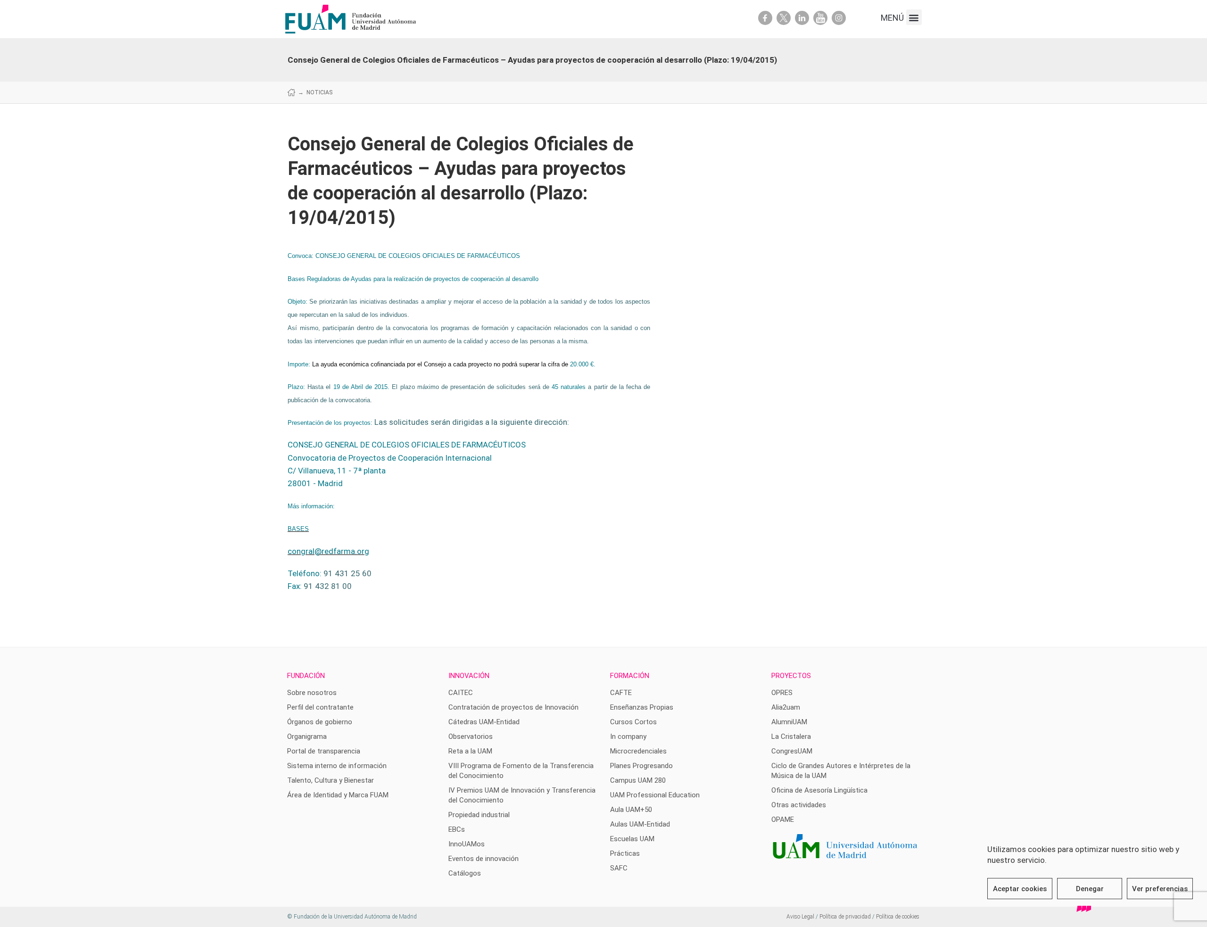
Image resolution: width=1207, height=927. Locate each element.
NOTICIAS (319, 92)
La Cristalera (791, 736)
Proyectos (791, 675)
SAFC (619, 868)
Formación (629, 675)
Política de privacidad (845, 916)
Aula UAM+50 (631, 809)
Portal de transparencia (323, 751)
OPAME (782, 819)
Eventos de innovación (483, 858)
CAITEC (460, 692)
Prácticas (625, 853)
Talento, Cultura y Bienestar (330, 780)
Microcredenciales (638, 751)
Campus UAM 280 (638, 780)
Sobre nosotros (312, 692)
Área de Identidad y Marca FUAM (338, 795)
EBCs (456, 829)
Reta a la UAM (470, 751)
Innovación (468, 675)
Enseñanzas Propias (641, 707)
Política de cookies (897, 916)
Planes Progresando (641, 765)
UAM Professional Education (655, 795)
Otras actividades (798, 805)
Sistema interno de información (337, 765)
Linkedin (802, 18)
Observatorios (470, 736)
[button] (914, 17)
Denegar (1090, 889)
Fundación (306, 675)
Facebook (765, 18)
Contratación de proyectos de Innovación (513, 707)
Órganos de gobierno (319, 722)
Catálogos (464, 873)
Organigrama (307, 736)
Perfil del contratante (320, 707)
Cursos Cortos (633, 722)
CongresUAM (791, 751)
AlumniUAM (789, 722)
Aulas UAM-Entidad (640, 824)
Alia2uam (785, 707)
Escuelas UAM (632, 839)
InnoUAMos (466, 844)
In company (628, 736)
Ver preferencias (1160, 889)
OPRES (782, 692)
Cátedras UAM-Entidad (484, 722)
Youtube (820, 18)
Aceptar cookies (1020, 889)
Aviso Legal (800, 916)
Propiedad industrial (479, 815)
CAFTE (621, 692)
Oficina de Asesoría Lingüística (819, 790)
